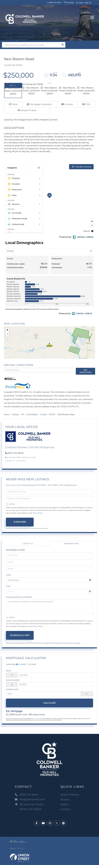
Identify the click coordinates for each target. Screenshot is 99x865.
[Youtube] (43, 823)
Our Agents (21, 461)
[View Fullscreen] (7, 339)
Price (8, 671)
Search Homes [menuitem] (69, 794)
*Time (8, 586)
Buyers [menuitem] (64, 799)
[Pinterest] (63, 823)
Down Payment (13, 680)
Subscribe (20, 522)
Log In (80, 3)
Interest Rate (12, 689)
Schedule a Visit (71, 544)
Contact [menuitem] (65, 809)
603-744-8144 (16, 453)
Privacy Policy (37, 513)
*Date (8, 575)
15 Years (32, 664)
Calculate (49, 703)
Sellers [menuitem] (64, 804)
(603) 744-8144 (54, 2)
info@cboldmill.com (32, 799)
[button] (62, 45)
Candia (43, 414)
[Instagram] (50, 823)
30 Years (22, 664)
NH (22, 414)
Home (6, 414)
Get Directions (85, 371)
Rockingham (32, 414)
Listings (15, 414)
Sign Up (88, 3)
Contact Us (10, 461)
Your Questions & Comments (19, 597)
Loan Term (10, 664)
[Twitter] (56, 823)
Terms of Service (69, 643)
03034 (52, 414)
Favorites (70, 2)
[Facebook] (36, 823)
